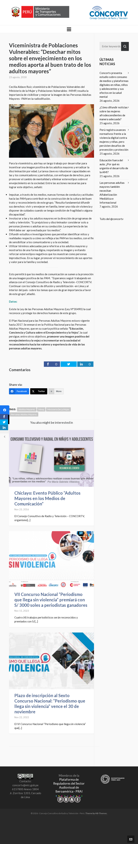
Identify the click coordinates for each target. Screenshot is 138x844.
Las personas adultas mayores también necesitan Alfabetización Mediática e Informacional (112, 192)
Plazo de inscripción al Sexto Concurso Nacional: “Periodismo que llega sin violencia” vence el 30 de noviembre (49, 703)
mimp (41, 409)
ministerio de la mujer (58, 409)
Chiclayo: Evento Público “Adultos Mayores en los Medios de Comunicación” (47, 498)
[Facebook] (4, 410)
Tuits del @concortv (111, 218)
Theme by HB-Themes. (96, 813)
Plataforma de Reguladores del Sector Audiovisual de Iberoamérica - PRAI (69, 785)
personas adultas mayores (24, 414)
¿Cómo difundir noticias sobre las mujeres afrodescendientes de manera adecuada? (114, 113)
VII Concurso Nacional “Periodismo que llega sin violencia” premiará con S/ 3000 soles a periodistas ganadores (50, 600)
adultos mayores (27, 409)
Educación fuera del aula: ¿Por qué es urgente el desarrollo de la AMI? (114, 166)
